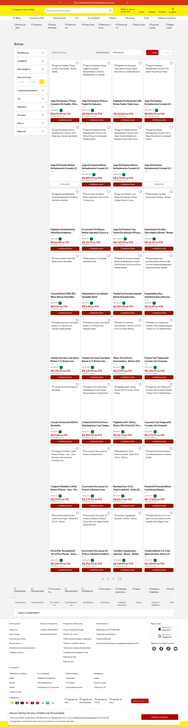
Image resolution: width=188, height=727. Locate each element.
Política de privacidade (85, 717)
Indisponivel (65, 184)
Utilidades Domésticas (167, 18)
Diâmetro (21, 107)
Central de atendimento (105, 634)
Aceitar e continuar (159, 717)
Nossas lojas (14, 634)
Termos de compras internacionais (77, 648)
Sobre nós (13, 630)
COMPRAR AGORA (65, 120)
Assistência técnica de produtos (22, 648)
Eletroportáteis (59, 18)
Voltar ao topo (138, 701)
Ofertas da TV (100, 687)
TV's (77, 18)
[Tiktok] (168, 649)
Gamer (96, 678)
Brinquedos (130, 18)
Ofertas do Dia (15, 692)
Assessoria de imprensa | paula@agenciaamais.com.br (117, 643)
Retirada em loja (69, 657)
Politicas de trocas (70, 634)
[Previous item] (60, 2)
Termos (54, 717)
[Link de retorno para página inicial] (27, 10)
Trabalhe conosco (16, 652)
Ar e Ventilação (94, 18)
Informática (70, 678)
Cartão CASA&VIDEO (49, 630)
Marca (20, 123)
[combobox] (76, 10)
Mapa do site (68, 661)
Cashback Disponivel (27, 90)
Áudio (146, 18)
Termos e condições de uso (74, 643)
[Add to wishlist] (77, 63)
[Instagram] (154, 649)
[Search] (110, 10)
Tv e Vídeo (70, 683)
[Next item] (127, 2)
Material (21, 131)
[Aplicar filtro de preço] (41, 81)
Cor (19, 98)
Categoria (22, 61)
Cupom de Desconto (74, 687)
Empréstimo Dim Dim (48, 634)
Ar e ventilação (43, 673)
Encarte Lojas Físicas (17, 639)
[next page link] (119, 578)
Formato (21, 115)
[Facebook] (161, 649)
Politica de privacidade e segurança (77, 639)
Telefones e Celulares (18, 673)
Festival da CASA (37, 18)
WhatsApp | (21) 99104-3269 (108, 630)
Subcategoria (23, 69)
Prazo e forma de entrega (73, 630)
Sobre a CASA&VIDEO (28, 612)
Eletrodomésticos (45, 683)
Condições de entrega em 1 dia (75, 652)
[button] (125, 10)
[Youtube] (176, 649)
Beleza (12, 683)
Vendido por (23, 52)
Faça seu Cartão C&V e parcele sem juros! (94, 2)
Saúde (11, 687)
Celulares (113, 18)
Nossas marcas (15, 643)
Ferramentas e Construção (48, 687)
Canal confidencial (103, 639)
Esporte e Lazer (100, 683)
